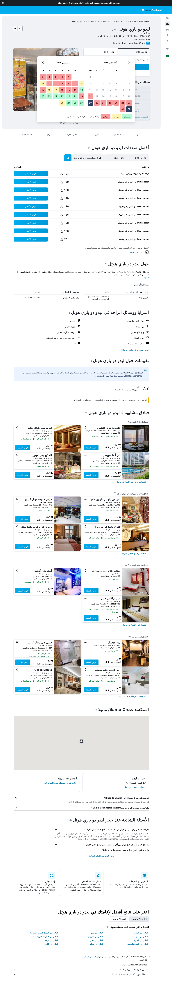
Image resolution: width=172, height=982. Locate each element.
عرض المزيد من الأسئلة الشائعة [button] (101, 855)
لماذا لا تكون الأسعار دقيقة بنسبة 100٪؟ (129, 974)
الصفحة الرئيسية (144, 21)
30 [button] (129, 109)
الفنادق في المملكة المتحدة (137, 944)
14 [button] (97, 89)
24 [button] (122, 102)
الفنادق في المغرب (140, 932)
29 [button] (90, 102)
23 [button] (129, 102)
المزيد (146, 277)
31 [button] (122, 109)
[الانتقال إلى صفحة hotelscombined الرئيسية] (151, 10)
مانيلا (92, 21)
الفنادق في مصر (97, 940)
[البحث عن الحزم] (167, 35)
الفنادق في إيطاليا (96, 944)
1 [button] (90, 76)
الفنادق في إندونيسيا (95, 936)
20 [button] (103, 96)
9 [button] (129, 89)
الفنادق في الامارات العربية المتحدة (44, 936)
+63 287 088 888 (142, 39)
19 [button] (110, 96)
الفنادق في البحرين (140, 940)
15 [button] (90, 89)
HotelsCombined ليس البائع (134, 964)
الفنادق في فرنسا (51, 940)
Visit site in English (67, 3)
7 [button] (97, 83)
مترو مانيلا (106, 21)
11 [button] (116, 89)
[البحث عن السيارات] (167, 29)
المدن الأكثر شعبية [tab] (119, 919)
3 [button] (122, 83)
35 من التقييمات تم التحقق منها (127, 43)
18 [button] (116, 96)
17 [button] (122, 96)
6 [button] (103, 83)
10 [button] (122, 89)
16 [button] (129, 96)
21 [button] (97, 96)
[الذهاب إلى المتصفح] (167, 41)
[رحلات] (167, 48)
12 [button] (110, 89)
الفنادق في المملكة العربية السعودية (44, 932)
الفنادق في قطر (97, 932)
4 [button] (116, 83)
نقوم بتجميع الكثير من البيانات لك (132, 969)
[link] (131, 481)
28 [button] (97, 102)
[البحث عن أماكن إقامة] (167, 24)
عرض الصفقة (91, 447)
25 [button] (116, 102)
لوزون (120, 21)
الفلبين (133, 21)
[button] (3, 3)
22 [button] (90, 96)
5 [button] (109, 83)
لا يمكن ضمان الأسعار (91, 957)
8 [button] (90, 83)
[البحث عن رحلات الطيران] (167, 18)
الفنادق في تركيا (142, 936)
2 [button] (129, 83)
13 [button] (103, 89)
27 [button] (103, 102)
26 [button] (110, 102)
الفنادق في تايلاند (51, 944)
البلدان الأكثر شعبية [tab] (139, 919)
